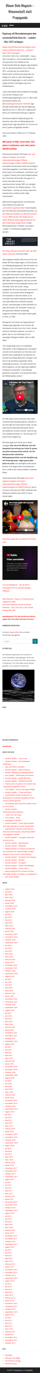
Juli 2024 (8, 945)
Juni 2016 (8, 1219)
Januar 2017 (9, 1199)
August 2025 (10, 911)
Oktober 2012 (10, 1343)
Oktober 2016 (10, 1208)
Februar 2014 (10, 1298)
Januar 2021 (9, 1064)
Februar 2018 (10, 1162)
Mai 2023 (8, 985)
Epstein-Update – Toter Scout (16, 758)
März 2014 (9, 1295)
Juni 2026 (8, 892)
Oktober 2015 (10, 1241)
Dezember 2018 (11, 1134)
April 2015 (9, 1258)
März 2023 (9, 990)
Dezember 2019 (11, 1100)
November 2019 (11, 1103)
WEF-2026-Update (12, 877)
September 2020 (11, 1075)
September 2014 (11, 1278)
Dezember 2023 (11, 965)
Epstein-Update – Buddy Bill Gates (18, 778)
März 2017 (9, 1193)
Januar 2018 (9, 1165)
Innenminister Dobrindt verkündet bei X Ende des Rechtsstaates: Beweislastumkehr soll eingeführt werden (19, 832)
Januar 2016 (9, 1233)
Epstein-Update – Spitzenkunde (16, 843)
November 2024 (11, 937)
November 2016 (11, 1205)
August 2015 (10, 1247)
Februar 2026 (10, 900)
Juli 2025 (8, 914)
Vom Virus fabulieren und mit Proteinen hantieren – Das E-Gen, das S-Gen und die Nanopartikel (17, 607)
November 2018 (11, 1137)
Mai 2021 (8, 1052)
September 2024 (11, 942)
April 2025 (9, 923)
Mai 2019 (8, 1120)
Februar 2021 (10, 1061)
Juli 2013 (8, 1318)
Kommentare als (12, 1361)
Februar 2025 (10, 928)
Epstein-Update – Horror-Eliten (16, 868)
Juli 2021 (8, 1047)
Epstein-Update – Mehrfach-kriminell (18, 781)
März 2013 (9, 1329)
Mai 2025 (8, 920)
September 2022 (11, 1007)
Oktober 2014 (10, 1275)
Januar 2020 (9, 1098)
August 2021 (10, 1044)
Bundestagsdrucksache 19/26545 (17, 104)
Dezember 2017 (11, 1168)
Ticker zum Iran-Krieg (13, 815)
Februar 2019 (10, 1129)
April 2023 (9, 988)
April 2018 (9, 1157)
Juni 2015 (8, 1253)
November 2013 (11, 1306)
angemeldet (14, 632)
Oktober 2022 (10, 1005)
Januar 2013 (9, 1334)
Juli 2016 (8, 1216)
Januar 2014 (9, 1301)
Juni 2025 (8, 917)
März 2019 (9, 1126)
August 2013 (10, 1315)
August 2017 (10, 1179)
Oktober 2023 (10, 971)
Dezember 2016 (11, 1202)
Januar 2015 (9, 1267)
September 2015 (11, 1244)
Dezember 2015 (11, 1236)
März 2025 (9, 926)
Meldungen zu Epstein (13, 820)
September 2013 (11, 1312)
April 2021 (9, 1055)
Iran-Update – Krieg (12, 818)
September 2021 (11, 1041)
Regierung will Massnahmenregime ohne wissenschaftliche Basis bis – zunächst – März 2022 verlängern (18, 50)
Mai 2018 (8, 1154)
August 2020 (10, 1078)
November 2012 (11, 1340)
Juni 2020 (8, 1083)
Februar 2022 (10, 1027)
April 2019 (9, 1123)
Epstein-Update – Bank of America (17, 770)
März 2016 (9, 1227)
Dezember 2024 (11, 934)
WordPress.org (10, 1363)
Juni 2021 (8, 1050)
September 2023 (11, 973)
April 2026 (9, 895)
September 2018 (11, 1143)
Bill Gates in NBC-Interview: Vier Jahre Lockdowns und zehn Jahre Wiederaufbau (18, 145)
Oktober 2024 (10, 940)
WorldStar (29, 1370)
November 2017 (11, 1171)
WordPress (18, 1370)
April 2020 (9, 1089)
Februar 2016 (10, 1230)
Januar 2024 (9, 962)
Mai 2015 (8, 1255)
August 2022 (10, 1010)
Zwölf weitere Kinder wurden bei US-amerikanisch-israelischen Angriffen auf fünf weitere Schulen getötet (18, 798)
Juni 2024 (8, 948)
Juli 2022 (8, 1013)
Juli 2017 (8, 1182)
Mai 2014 (8, 1289)
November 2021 (11, 1036)
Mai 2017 (8, 1188)
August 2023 (10, 976)
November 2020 (11, 1069)
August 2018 (10, 1145)
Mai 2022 (8, 1019)
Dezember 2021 (11, 1033)
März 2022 (9, 1024)
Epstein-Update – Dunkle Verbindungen (19, 865)
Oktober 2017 (10, 1174)
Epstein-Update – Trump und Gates (18, 792)
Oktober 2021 (10, 1038)
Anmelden (8, 1355)
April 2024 (9, 954)
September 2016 (11, 1210)
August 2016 (10, 1213)
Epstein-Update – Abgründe (15, 846)
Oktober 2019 (10, 1106)
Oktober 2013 (10, 1309)
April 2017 (9, 1191)
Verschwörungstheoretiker (14, 208)
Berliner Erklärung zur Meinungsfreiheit (19, 772)
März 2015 (9, 1261)
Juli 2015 (8, 1250)
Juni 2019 (8, 1117)
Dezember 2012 (11, 1337)
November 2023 (11, 968)
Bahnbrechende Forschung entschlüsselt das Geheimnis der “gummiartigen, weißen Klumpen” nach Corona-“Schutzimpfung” (19, 851)
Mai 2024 (8, 951)
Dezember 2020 (11, 1066)
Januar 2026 (9, 903)
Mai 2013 (8, 1323)
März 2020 (9, 1092)
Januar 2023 (9, 996)
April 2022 (9, 1021)
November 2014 (11, 1272)
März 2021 (9, 1058)
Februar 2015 (10, 1264)
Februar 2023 (10, 993)
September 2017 (11, 1176)
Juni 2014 (8, 1286)
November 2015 (11, 1239)
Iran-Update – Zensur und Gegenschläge (20, 789)
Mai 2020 (8, 1086)
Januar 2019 (9, 1131)
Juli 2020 (8, 1081)
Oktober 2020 (10, 1072)
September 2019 (11, 1109)
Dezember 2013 (11, 1303)
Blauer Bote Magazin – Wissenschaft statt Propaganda (20, 11)
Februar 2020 (10, 1095)
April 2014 (9, 1292)
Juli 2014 (8, 1284)
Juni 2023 (8, 982)
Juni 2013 (8, 1320)
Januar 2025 (9, 931)
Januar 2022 (9, 1030)
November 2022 (11, 1002)
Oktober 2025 (10, 909)
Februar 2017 (10, 1196)
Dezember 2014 (11, 1269)
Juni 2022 (8, 1016)
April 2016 (9, 1224)
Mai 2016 (8, 1222)
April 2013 (9, 1326)
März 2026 (9, 897)
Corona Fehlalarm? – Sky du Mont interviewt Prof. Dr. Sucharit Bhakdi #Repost (16, 588)
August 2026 (10, 889)
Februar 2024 (10, 959)
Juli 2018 (8, 1148)
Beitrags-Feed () (12, 1358)
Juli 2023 (8, 979)
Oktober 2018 (10, 1140)
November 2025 (11, 906)
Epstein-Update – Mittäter (15, 860)
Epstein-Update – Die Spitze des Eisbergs (20, 857)
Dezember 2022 (11, 999)
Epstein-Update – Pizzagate (15, 863)
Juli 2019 (8, 1115)
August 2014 (10, 1281)
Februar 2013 (10, 1332)
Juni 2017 (8, 1185)
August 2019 (10, 1112)
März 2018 (9, 1160)
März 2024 (9, 957)
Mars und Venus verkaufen (15, 767)
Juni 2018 (8, 1151)
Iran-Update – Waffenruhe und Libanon (19, 775)
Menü (11, 25)
